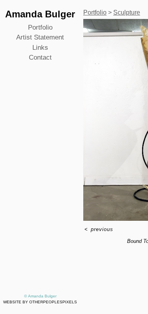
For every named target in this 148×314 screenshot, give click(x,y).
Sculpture (126, 12)
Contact (40, 57)
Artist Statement (40, 37)
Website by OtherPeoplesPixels (40, 302)
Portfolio (40, 27)
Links (40, 47)
